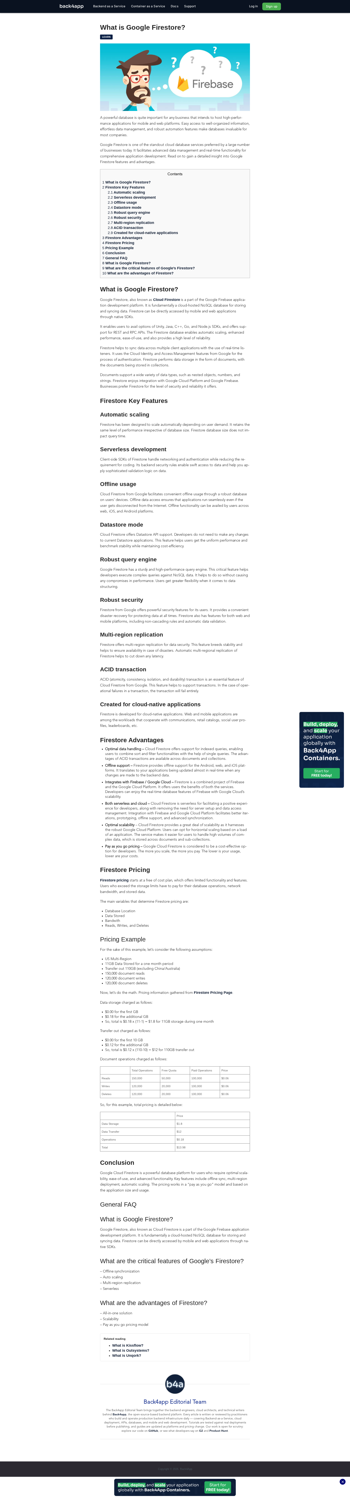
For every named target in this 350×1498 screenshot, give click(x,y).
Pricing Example (118, 248)
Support (190, 6)
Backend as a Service (109, 6)
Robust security (124, 218)
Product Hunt (218, 1430)
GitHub (153, 1430)
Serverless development (132, 197)
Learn (106, 37)
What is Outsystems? (130, 1350)
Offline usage (122, 202)
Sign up (271, 6)
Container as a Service (148, 6)
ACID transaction (125, 228)
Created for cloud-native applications (143, 233)
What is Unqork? (126, 1356)
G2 (201, 1430)
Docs (174, 6)
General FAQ (114, 258)
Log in (253, 6)
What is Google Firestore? (126, 182)
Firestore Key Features (123, 187)
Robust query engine (129, 213)
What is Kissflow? (127, 1345)
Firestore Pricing (118, 243)
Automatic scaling (126, 192)
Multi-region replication (131, 223)
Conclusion (114, 253)
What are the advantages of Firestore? (138, 273)
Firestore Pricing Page (213, 993)
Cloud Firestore (166, 300)
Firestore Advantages (122, 238)
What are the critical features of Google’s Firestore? (148, 268)
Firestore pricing (114, 880)
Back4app (119, 1414)
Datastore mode (124, 208)
